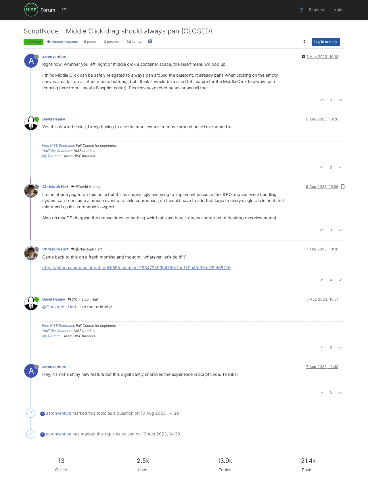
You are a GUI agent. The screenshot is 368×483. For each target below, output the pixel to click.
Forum (48, 10)
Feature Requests (64, 42)
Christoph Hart (55, 186)
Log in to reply (325, 41)
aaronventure (54, 56)
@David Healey (87, 186)
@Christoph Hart (88, 249)
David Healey (53, 119)
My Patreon (51, 156)
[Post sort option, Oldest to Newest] (304, 42)
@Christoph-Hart (59, 307)
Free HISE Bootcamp (58, 145)
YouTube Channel (56, 150)
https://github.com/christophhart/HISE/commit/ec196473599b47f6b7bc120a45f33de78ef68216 (136, 267)
